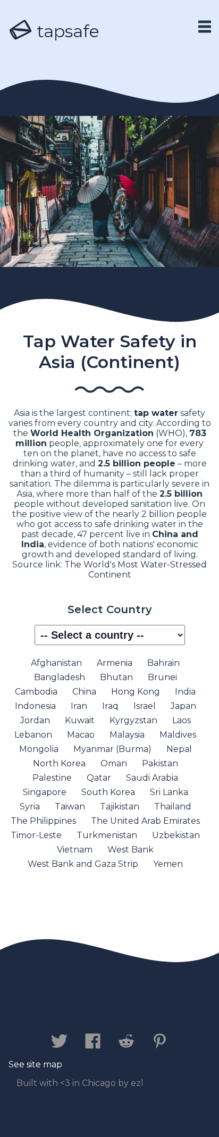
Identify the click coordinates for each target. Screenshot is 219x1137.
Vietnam (74, 850)
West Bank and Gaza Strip (83, 864)
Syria (30, 806)
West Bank (130, 850)
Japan (183, 706)
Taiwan (70, 806)
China (84, 692)
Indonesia (35, 706)
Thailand (172, 806)
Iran (79, 706)
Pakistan (160, 763)
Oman (113, 763)
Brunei (162, 677)
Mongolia (38, 749)
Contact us (43, 1008)
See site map (35, 1064)
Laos (181, 720)
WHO (170, 433)
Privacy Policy (124, 1008)
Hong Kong (135, 692)
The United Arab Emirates (145, 821)
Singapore (44, 792)
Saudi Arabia (152, 778)
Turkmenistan (107, 835)
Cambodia (36, 692)
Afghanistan (56, 663)
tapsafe (65, 31)
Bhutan (116, 677)
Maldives (177, 735)
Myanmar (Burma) (112, 749)
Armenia (114, 663)
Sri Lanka (169, 792)
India (185, 692)
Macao (81, 735)
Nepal (179, 749)
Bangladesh (59, 677)
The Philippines (43, 821)
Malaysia (127, 735)
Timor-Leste (36, 835)
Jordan (35, 720)
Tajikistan (119, 806)
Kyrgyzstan (133, 720)
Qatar (99, 778)
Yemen (168, 864)
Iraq (110, 706)
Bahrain (163, 663)
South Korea (108, 792)
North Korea (59, 763)
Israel (144, 706)
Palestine (52, 778)
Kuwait (80, 720)
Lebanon (33, 735)
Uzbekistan (176, 835)
